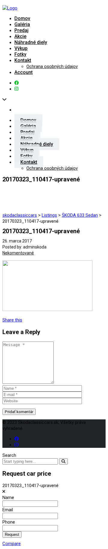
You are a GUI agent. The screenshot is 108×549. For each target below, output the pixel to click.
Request (12, 534)
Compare (11, 543)
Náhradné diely (30, 42)
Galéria (22, 24)
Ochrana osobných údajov (52, 66)
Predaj (21, 30)
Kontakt (22, 60)
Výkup (21, 48)
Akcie (20, 36)
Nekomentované (18, 253)
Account (23, 72)
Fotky (20, 54)
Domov (22, 18)
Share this (12, 320)
